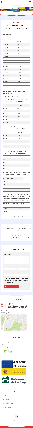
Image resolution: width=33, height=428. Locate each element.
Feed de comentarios (8, 403)
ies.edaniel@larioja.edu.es (11, 347)
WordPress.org (7, 407)
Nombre (7, 266)
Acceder (5, 395)
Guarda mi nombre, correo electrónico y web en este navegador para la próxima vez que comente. (16, 280)
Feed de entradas (7, 399)
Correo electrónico (23, 266)
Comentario (8, 254)
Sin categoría (16, 22)
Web (5, 272)
